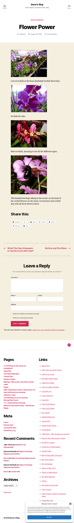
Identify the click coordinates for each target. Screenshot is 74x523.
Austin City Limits (48, 374)
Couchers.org (46, 391)
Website (13, 304)
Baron (24, 34)
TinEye (44, 481)
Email (40, 295)
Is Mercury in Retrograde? (51, 447)
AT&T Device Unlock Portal (51, 370)
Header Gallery (9, 379)
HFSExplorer (46, 430)
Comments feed (10, 428)
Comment (14, 277)
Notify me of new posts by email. (23, 318)
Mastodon (7, 492)
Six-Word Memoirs (48, 477)
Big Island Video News (50, 379)
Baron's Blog (37, 4)
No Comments (52, 34)
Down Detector (47, 396)
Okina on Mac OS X (49, 468)
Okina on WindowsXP (49, 472)
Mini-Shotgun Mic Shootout (52, 455)
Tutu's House (46, 490)
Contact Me (8, 376)
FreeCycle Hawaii (48, 408)
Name (13, 295)
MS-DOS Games (48, 460)
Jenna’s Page (46, 451)
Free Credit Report (48, 404)
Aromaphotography (11, 374)
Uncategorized (37, 20)
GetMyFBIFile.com (48, 417)
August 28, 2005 (36, 34)
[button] (70, 504)
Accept (49, 517)
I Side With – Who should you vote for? (56, 434)
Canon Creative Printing (50, 387)
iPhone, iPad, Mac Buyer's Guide (53, 438)
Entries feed (8, 425)
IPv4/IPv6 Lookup (48, 443)
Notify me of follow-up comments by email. (26, 314)
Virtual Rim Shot (47, 500)
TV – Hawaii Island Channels (14, 403)
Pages (6, 387)
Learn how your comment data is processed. (48, 330)
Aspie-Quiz (46, 366)
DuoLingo (45, 400)
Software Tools (9, 395)
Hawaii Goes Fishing (49, 426)
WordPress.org (10, 430)
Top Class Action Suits (50, 485)
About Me (7, 371)
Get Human (46, 413)
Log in (6, 422)
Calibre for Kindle (48, 383)
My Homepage (47, 464)
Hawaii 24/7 (46, 421)
